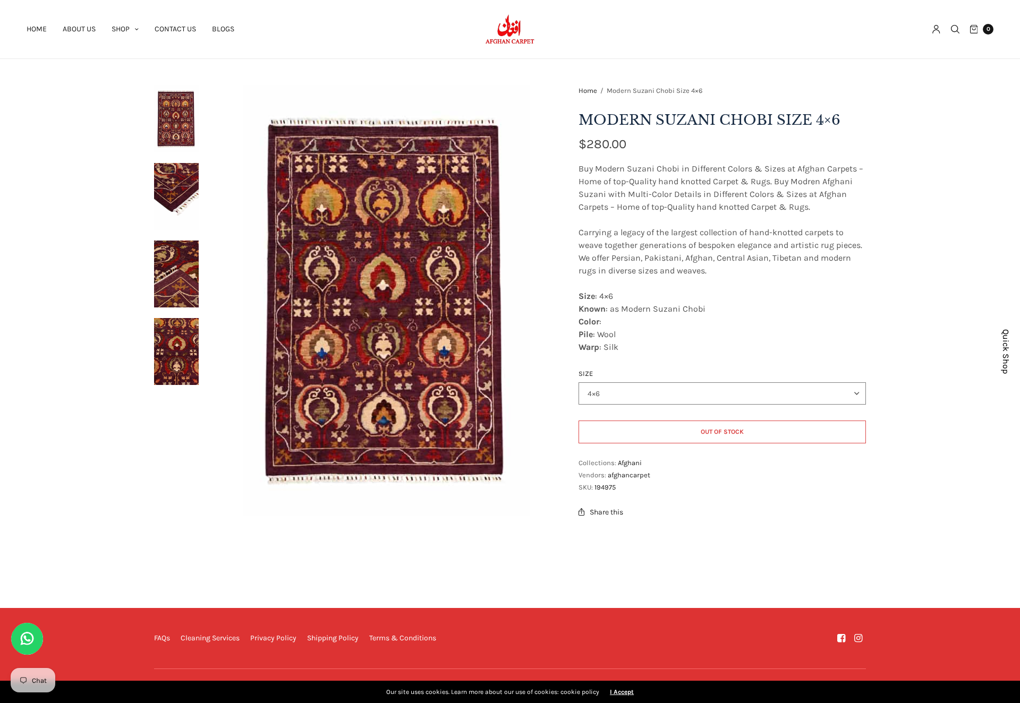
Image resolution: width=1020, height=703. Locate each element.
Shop (121, 28)
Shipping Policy (333, 637)
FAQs (162, 637)
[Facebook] (841, 638)
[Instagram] (858, 638)
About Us (79, 28)
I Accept (622, 692)
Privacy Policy (273, 637)
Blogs (223, 28)
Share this (606, 512)
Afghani (630, 463)
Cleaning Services (210, 637)
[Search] (955, 29)
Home (37, 28)
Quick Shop (1006, 351)
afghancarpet (629, 475)
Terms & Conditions (402, 637)
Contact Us (175, 28)
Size (586, 373)
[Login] (936, 29)
